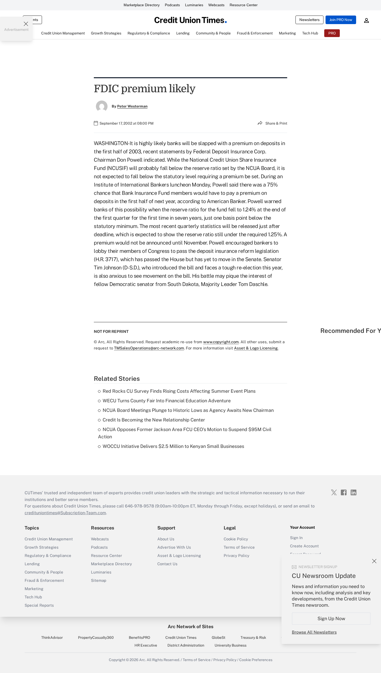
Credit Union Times (180, 637)
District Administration (185, 645)
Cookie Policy (236, 539)
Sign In (296, 537)
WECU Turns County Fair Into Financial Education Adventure (167, 400)
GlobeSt (218, 637)
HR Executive (146, 645)
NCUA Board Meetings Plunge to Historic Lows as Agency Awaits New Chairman (188, 410)
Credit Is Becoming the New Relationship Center (154, 420)
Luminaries (194, 5)
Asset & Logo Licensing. (256, 348)
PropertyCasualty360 (96, 637)
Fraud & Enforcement (44, 580)
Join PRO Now (340, 20)
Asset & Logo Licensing (179, 555)
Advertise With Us (174, 547)
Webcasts (216, 5)
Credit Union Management (49, 539)
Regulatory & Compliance (48, 555)
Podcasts (172, 5)
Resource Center (244, 5)
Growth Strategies (42, 547)
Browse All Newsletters (314, 632)
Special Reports (39, 605)
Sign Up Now (331, 618)
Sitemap (98, 580)
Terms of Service (239, 547)
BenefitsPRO (139, 637)
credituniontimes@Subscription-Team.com (65, 512)
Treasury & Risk (253, 637)
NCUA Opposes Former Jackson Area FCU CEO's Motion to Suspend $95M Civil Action (184, 433)
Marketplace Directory (142, 5)
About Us (165, 539)
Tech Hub (33, 597)
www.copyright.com (221, 342)
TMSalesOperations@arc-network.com (149, 348)
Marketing (34, 588)
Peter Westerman (132, 106)
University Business (230, 645)
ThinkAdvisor (52, 637)
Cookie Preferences (255, 660)
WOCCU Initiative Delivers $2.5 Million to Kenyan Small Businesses (173, 446)
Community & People (44, 572)
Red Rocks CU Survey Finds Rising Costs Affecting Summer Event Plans (179, 391)
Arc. (142, 660)
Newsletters (309, 20)
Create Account (304, 546)
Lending (32, 564)
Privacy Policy (236, 555)
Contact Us (167, 564)
